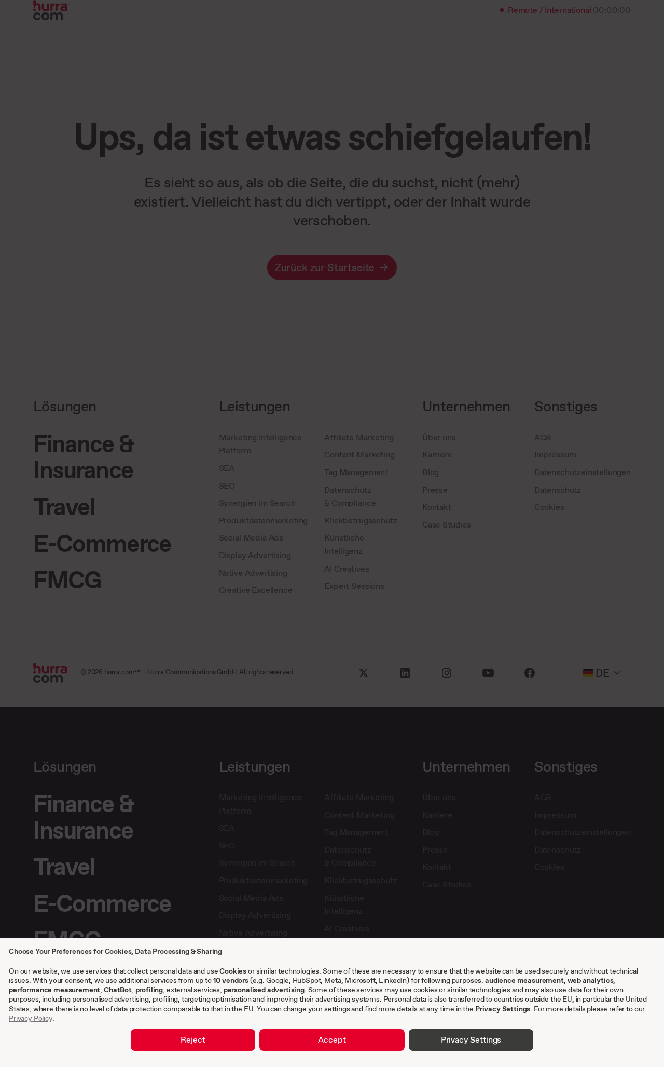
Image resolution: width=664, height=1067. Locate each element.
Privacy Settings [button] (471, 1039)
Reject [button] (193, 1039)
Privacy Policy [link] (30, 1018)
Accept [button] (331, 1039)
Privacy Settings (502, 1009)
